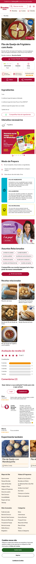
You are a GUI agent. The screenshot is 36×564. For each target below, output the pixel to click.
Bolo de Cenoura (6, 514)
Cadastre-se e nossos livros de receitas (18, 1)
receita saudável (7, 256)
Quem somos (5, 478)
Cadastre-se (23, 391)
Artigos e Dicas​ (5, 486)
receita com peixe (26, 263)
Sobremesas (21, 514)
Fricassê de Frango (6, 522)
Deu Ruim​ (20, 491)
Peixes (20, 528)
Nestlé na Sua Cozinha (24, 478)
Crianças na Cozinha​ (23, 493)
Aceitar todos (18, 550)
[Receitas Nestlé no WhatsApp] (18, 141)
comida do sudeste (8, 252)
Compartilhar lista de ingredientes (20, 114)
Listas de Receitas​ (6, 484)
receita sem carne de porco (23, 256)
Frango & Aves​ (22, 520)
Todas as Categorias (23, 531)
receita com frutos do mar (10, 263)
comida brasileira (22, 252)
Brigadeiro (4, 531)
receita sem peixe (8, 259)
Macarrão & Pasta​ (23, 522)
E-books (32, 11)
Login (11, 391)
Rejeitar (18, 555)
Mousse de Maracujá (7, 520)
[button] (27, 80)
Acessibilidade (5, 497)
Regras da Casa (5, 500)
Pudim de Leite (5, 512)
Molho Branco (5, 528)
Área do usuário (5, 492)
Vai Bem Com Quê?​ (23, 488)
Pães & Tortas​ (21, 525)
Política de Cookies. (15, 546)
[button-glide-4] (22, 155)
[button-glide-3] (20, 155)
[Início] (5, 8)
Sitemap (3, 502)
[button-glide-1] (16, 155)
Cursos (23, 11)
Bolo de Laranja (5, 525)
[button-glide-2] (18, 155)
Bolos (19, 512)
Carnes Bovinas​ (22, 517)
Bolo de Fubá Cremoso (7, 517)
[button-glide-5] (24, 155)
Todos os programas (23, 496)
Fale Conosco (5, 494)
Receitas (14, 11)
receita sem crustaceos (23, 259)
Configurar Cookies (18, 560)
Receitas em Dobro (23, 481)
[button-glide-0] (14, 155)
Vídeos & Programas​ (7, 489)
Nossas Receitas (5, 481)
